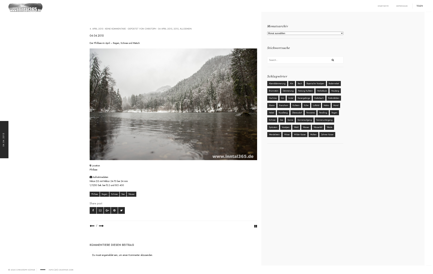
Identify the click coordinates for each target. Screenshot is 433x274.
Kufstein (296, 105)
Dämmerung (288, 90)
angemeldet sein (110, 255)
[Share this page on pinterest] (114, 210)
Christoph (150, 28)
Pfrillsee (94, 194)
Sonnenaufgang (305, 119)
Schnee (114, 194)
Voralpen (286, 127)
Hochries (273, 98)
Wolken (313, 134)
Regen (104, 194)
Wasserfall (318, 127)
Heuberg (335, 90)
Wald (296, 127)
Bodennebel (334, 83)
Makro (326, 105)
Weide (329, 127)
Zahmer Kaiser (327, 134)
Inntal (290, 98)
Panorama (310, 112)
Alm (291, 83)
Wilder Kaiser (300, 134)
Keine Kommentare (115, 28)
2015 (176, 28)
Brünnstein (273, 90)
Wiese (287, 134)
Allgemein (186, 28)
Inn (282, 98)
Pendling (323, 112)
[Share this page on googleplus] (107, 210)
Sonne (290, 119)
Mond (335, 105)
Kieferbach (319, 98)
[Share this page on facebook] (93, 210)
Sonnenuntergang (324, 119)
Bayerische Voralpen (315, 83)
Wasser (131, 194)
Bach (300, 83)
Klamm (272, 105)
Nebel (271, 112)
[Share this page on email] (100, 210)
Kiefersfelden (333, 98)
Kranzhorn (283, 105)
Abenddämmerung (277, 83)
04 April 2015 (165, 28)
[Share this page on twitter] (121, 210)
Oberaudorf (297, 112)
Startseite (383, 6)
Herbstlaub (322, 90)
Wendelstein (274, 134)
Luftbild (316, 105)
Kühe (306, 105)
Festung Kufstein (305, 90)
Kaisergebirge (304, 98)
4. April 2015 (96, 28)
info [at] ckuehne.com (61, 269)
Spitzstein (273, 127)
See (123, 194)
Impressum (402, 6)
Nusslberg (283, 112)
